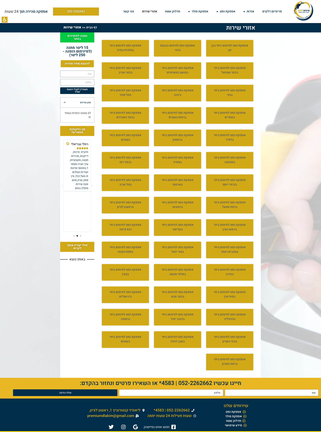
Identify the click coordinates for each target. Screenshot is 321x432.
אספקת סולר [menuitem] (200, 11)
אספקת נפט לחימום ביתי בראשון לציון (125, 204)
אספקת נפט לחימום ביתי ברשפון (178, 137)
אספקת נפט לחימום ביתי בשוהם (125, 339)
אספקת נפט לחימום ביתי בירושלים (125, 294)
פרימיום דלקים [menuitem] (272, 11)
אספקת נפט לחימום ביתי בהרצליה (230, 316)
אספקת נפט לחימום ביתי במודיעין (230, 294)
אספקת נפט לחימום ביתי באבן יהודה (178, 339)
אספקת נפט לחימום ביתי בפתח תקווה (125, 249)
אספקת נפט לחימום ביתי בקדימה (178, 227)
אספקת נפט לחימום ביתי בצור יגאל (178, 249)
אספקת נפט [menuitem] (227, 11)
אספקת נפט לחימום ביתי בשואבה (230, 159)
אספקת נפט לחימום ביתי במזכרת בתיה (125, 47)
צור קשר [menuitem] (128, 11)
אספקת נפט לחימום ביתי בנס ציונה (125, 227)
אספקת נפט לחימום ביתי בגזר (230, 92)
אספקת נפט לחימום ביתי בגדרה (230, 271)
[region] (80, 27)
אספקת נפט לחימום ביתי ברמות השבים (178, 115)
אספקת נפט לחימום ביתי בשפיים (230, 115)
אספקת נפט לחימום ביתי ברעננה (125, 316)
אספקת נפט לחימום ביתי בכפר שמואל (230, 70)
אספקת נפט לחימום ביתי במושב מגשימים (178, 70)
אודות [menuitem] (250, 11)
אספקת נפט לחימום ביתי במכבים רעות (230, 249)
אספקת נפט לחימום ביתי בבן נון (229, 47)
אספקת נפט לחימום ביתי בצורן (125, 271)
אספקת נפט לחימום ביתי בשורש (125, 137)
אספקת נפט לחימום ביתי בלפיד (230, 137)
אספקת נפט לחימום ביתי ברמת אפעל (230, 204)
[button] (5, 20)
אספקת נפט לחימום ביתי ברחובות (178, 204)
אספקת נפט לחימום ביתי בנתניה (178, 159)
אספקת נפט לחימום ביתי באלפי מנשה (178, 271)
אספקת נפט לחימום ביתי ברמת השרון (230, 361)
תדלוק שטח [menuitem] (172, 11)
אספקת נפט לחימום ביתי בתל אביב (125, 182)
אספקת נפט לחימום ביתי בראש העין (230, 227)
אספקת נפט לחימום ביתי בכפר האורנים (125, 115)
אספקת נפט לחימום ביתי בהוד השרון (230, 339)
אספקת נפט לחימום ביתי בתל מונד (125, 92)
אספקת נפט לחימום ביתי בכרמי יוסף (230, 182)
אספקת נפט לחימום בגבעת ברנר (177, 47)
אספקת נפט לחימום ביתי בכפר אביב (125, 70)
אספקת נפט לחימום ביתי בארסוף (178, 182)
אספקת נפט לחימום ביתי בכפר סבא (178, 294)
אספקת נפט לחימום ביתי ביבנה (178, 92)
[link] (160, 426)
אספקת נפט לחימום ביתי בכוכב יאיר (178, 316)
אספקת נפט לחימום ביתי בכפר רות (125, 159)
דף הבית (91, 27)
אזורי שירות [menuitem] (149, 11)
